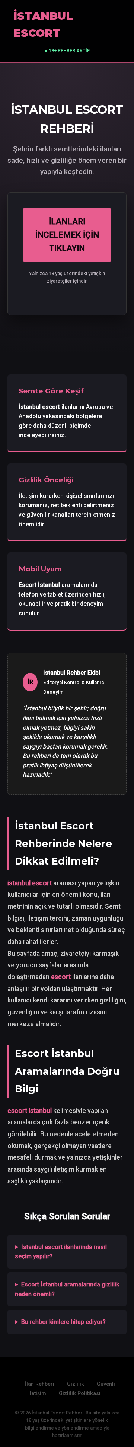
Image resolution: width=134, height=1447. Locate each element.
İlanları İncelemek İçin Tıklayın (67, 235)
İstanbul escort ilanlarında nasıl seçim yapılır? (61, 1251)
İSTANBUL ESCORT (43, 24)
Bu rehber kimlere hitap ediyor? (63, 1321)
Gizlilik (75, 1384)
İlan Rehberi (39, 1384)
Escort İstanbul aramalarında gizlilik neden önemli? (67, 1289)
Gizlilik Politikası (79, 1393)
